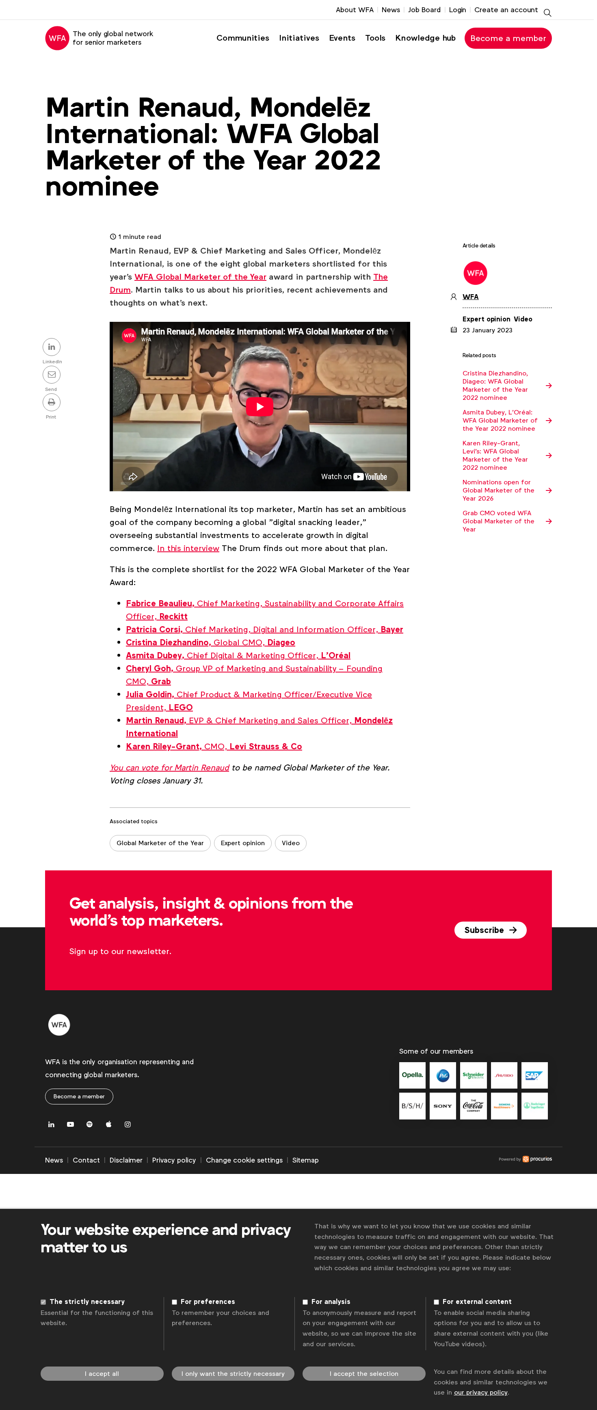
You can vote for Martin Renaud (169, 767)
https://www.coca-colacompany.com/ (473, 1106)
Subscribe (485, 930)
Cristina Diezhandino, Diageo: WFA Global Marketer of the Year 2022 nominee (495, 385)
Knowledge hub (425, 38)
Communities (242, 38)
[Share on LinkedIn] (53, 348)
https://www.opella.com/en (412, 1075)
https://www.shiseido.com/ (504, 1075)
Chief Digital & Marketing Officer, (238, 655)
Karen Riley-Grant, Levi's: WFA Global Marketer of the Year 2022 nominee (495, 455)
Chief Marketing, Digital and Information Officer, (264, 629)
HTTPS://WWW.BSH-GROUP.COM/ (412, 1106)
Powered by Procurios (435, 1160)
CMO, (214, 746)
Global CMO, (210, 642)
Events (342, 38)
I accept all (102, 1373)
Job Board (424, 9)
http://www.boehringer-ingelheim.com (534, 1106)
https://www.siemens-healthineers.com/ (504, 1106)
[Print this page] (53, 403)
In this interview (188, 548)
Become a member (508, 38)
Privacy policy (174, 1160)
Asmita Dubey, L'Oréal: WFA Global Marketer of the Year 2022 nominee (500, 420)
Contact (86, 1160)
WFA (471, 297)
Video (291, 843)
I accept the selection (364, 1373)
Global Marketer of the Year (160, 843)
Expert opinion (243, 843)
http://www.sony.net (443, 1106)
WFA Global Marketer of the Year (200, 277)
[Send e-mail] (53, 375)
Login (457, 9)
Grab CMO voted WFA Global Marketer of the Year (498, 521)
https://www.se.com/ (473, 1075)
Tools (375, 38)
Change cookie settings (244, 1160)
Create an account (506, 9)
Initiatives (299, 38)
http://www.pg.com (443, 1075)
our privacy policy (481, 1392)
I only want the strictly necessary (233, 1373)
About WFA (355, 9)
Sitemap (305, 1160)
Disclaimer (126, 1160)
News (391, 9)
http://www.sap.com (534, 1075)
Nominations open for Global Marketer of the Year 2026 (498, 490)
